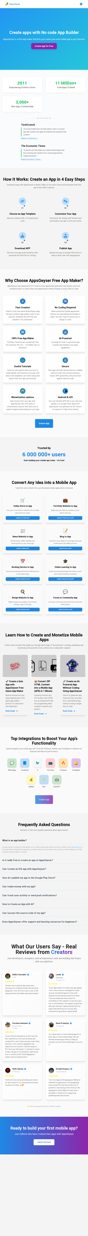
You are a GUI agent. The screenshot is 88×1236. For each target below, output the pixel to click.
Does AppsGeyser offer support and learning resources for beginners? (39, 921)
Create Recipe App (23, 609)
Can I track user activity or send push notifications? (29, 895)
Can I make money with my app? (19, 886)
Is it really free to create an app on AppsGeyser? (27, 860)
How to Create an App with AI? (18, 904)
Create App (44, 423)
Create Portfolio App (65, 518)
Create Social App (65, 609)
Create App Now (44, 1142)
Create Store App (22, 518)
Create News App (22, 548)
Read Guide (10, 711)
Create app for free (44, 46)
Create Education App (65, 579)
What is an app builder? (14, 840)
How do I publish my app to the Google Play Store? (28, 877)
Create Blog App (65, 548)
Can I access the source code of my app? (24, 913)
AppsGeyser (75, 847)
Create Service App (22, 579)
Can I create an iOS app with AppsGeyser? (24, 869)
